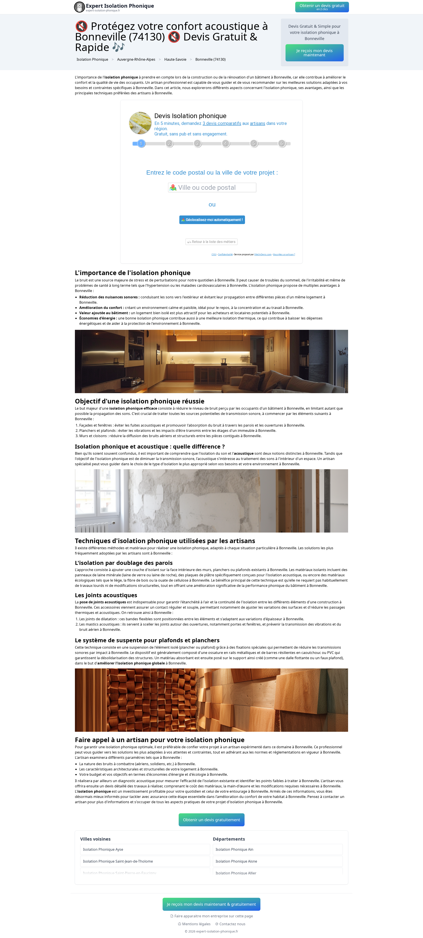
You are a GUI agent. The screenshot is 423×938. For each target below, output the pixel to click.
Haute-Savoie (175, 59)
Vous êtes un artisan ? (284, 254)
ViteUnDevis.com (262, 254)
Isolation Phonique (92, 59)
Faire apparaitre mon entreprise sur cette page (213, 916)
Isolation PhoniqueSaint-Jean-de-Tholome (118, 861)
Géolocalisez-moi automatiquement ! (214, 220)
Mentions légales (196, 924)
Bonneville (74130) (210, 59)
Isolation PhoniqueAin (234, 849)
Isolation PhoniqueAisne (236, 861)
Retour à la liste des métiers (213, 242)
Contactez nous (232, 924)
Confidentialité (225, 254)
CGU (214, 254)
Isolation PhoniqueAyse (103, 849)
